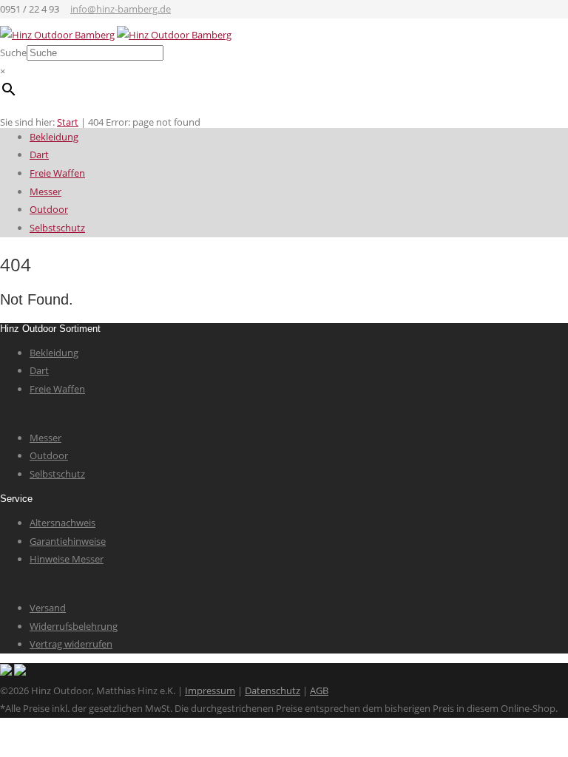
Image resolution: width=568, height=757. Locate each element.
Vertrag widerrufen (71, 644)
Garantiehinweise (68, 541)
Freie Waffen (57, 173)
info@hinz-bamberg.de (120, 9)
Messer (45, 191)
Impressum (210, 690)
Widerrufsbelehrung (74, 626)
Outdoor (49, 209)
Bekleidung (54, 136)
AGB (319, 690)
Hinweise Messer (67, 559)
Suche (13, 52)
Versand (48, 607)
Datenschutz (272, 690)
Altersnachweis (62, 522)
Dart (39, 154)
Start (67, 122)
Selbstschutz (57, 227)
